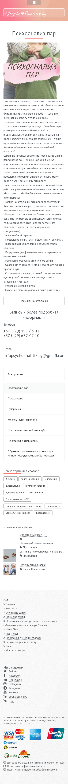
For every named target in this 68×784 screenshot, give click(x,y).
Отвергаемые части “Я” (17, 499)
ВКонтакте (15, 679)
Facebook (14, 675)
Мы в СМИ (12, 629)
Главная (10, 604)
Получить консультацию (34, 301)
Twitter (13, 671)
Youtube (13, 692)
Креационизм (43, 512)
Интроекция (51, 478)
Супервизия (14, 409)
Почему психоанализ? (33, 565)
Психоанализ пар (18, 388)
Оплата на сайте (16, 612)
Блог (8, 646)
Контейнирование (30, 478)
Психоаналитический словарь (23, 637)
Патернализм (53, 506)
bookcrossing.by (18, 696)
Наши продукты (15, 616)
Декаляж (10, 478)
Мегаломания (36, 492)
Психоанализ (15, 398)
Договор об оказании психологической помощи (36, 762)
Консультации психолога (22, 419)
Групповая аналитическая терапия (23, 506)
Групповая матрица (35, 485)
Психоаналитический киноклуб (26, 430)
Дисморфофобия (15, 492)
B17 (11, 700)
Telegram (14, 688)
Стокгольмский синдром (18, 512)
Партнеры (12, 633)
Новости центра (15, 650)
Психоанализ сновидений (23, 440)
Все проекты (15, 374)
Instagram (15, 684)
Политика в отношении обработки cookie (32, 769)
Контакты (11, 608)
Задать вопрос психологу (21, 642)
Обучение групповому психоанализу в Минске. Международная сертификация (31, 453)
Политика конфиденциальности (26, 766)
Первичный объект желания (36, 543)
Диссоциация (13, 485)
